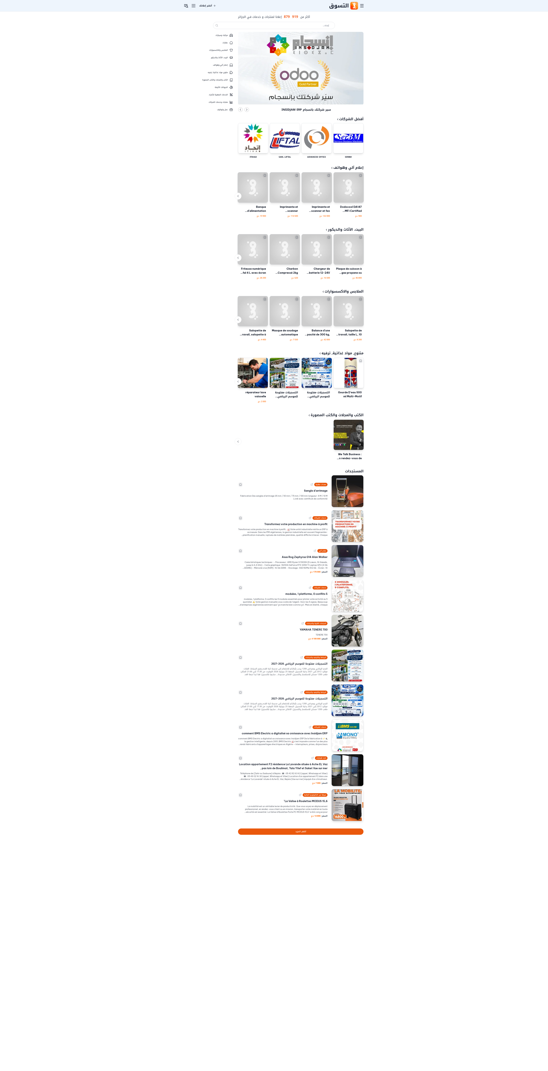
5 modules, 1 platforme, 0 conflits (306, 594)
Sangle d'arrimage (316, 490)
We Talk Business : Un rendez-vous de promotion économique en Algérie (349, 456)
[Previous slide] (240, 109)
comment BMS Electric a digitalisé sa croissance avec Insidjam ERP (285, 733)
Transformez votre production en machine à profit (296, 524)
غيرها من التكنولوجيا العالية (315, 794)
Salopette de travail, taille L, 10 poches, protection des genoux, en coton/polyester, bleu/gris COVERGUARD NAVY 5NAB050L (349, 333)
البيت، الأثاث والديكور (345, 229)
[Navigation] (361, 5)
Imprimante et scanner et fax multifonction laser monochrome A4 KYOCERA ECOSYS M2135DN (317, 209)
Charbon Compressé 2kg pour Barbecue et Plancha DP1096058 (286, 271)
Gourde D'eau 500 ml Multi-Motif (350, 394)
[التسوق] (354, 6)
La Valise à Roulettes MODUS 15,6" (306, 801)
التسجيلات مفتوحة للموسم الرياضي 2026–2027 (318, 394)
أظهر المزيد (300, 831)
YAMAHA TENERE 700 (314, 629)
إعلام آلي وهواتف (348, 167)
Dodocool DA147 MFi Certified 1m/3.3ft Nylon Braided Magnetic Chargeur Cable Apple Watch (350, 209)
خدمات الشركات (320, 517)
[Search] (216, 25)
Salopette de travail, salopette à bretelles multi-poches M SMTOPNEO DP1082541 (253, 333)
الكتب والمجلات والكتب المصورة (337, 415)
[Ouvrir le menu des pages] (193, 6)
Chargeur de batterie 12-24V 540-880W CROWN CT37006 (317, 271)
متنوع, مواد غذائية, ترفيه (342, 353)
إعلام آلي (322, 550)
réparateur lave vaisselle (255, 394)
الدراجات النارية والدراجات (316, 623)
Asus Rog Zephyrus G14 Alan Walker (305, 557)
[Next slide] (246, 109)
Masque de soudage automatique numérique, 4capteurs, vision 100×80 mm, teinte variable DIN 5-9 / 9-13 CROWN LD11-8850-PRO (285, 333)
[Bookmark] (360, 175)
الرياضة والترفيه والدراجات (316, 657)
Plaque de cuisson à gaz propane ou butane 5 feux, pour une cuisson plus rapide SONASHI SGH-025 (349, 271)
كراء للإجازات (321, 758)
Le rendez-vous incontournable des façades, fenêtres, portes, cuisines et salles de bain (306, 109)
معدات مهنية (321, 484)
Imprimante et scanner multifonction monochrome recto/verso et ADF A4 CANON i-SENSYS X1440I (285, 209)
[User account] (186, 6)
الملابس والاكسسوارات (344, 291)
